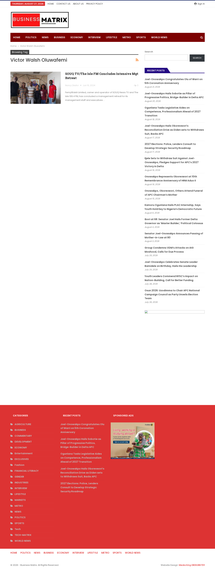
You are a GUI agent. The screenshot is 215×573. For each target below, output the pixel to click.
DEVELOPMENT (23, 441)
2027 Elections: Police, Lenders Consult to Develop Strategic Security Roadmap (79, 487)
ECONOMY (77, 37)
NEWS (45, 37)
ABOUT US (78, 3)
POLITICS (31, 37)
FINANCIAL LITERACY (26, 471)
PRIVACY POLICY (94, 3)
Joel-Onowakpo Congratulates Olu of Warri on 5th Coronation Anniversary (82, 428)
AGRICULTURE (23, 424)
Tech (18, 529)
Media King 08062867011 (192, 565)
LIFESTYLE (111, 37)
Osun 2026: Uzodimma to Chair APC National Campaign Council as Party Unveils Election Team (172, 294)
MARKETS (20, 500)
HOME (51, 3)
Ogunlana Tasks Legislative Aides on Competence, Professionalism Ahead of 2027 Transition (173, 111)
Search (149, 51)
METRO (126, 37)
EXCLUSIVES (22, 459)
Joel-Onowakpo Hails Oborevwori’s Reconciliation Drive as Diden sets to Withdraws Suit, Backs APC (174, 130)
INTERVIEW (94, 37)
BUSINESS (59, 37)
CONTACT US (63, 3)
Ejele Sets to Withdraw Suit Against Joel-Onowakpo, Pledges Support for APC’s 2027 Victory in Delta (172, 162)
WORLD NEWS (159, 37)
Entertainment (24, 453)
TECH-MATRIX (23, 535)
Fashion (19, 465)
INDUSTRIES (21, 482)
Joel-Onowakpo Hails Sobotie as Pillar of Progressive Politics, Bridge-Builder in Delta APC (80, 443)
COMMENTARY (23, 435)
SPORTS (141, 37)
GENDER (19, 476)
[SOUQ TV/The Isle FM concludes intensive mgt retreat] (35, 88)
